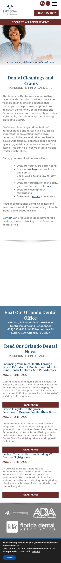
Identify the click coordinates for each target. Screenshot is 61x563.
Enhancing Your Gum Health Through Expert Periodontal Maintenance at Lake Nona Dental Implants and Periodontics (29, 367)
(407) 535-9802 (16, 329)
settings (36, 551)
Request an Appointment (30, 22)
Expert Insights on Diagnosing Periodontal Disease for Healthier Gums (29, 410)
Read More (30, 404)
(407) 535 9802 (46, 13)
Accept (9, 557)
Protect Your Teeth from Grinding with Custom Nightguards (28, 455)
